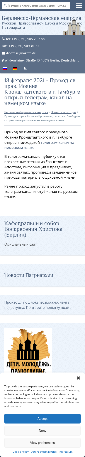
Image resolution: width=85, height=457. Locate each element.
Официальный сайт (20, 244)
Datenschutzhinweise (44, 451)
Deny (42, 430)
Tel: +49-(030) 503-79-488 (25, 39)
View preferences (42, 443)
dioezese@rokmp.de (20, 53)
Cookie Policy (21, 451)
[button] (78, 378)
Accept (42, 418)
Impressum (66, 451)
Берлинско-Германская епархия (42, 22)
